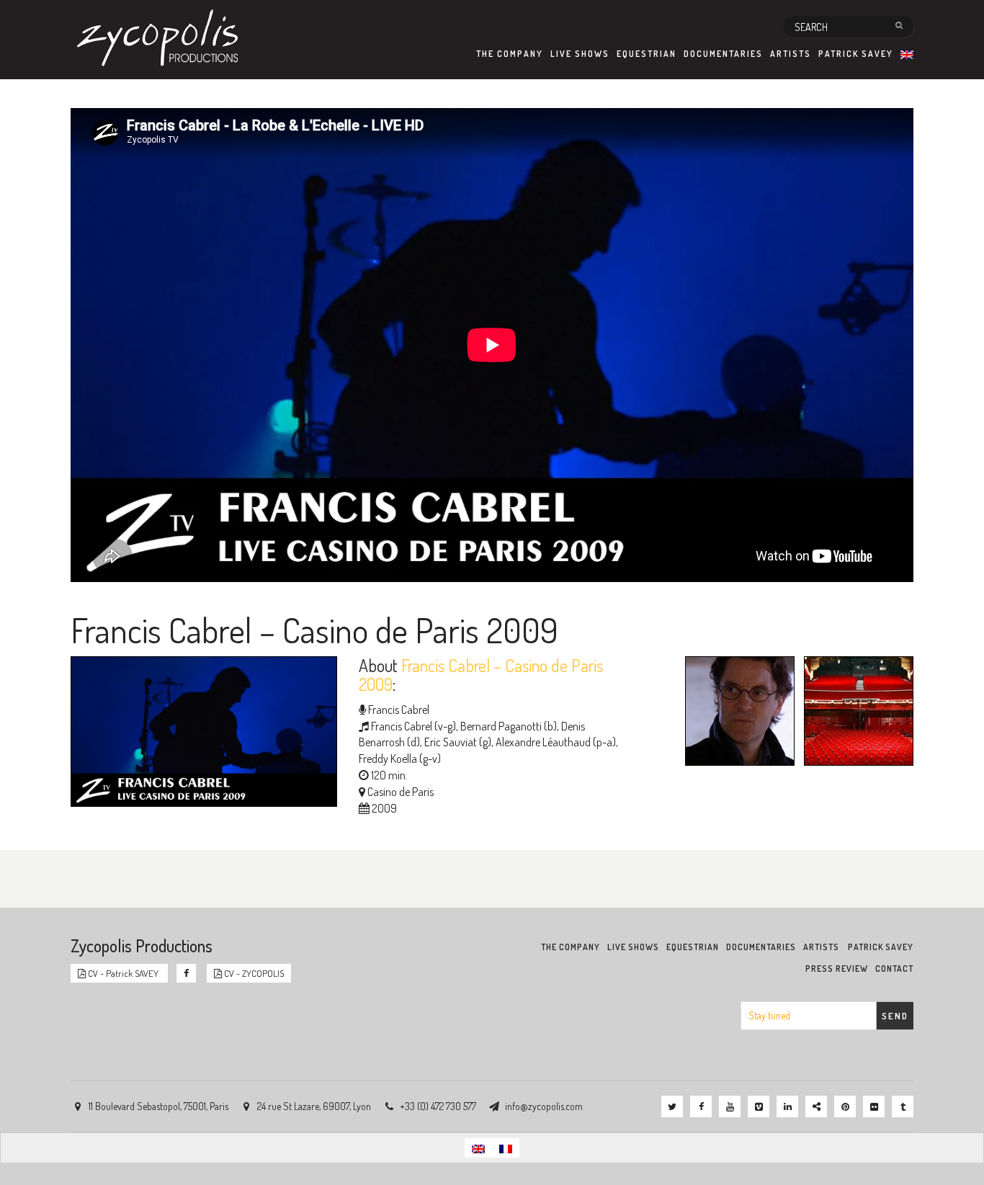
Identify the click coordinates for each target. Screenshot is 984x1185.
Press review (836, 968)
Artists (790, 53)
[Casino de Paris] (855, 713)
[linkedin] (787, 1106)
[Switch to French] (505, 1148)
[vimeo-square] (758, 1106)
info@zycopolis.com (544, 1106)
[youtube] (730, 1106)
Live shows (579, 53)
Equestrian (646, 53)
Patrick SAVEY (855, 53)
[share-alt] (816, 1106)
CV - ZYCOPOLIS (253, 973)
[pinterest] (845, 1106)
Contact (894, 968)
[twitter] (672, 1106)
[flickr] (874, 1106)
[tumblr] (902, 1106)
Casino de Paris (400, 791)
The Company (509, 53)
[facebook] (701, 1106)
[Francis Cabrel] (736, 713)
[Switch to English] (478, 1148)
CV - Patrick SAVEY (123, 973)
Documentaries (723, 53)
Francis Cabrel (398, 709)
